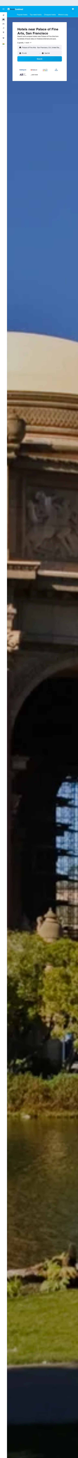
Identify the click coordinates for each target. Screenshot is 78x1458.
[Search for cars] (3, 24)
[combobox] (24, 43)
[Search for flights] (3, 15)
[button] (3, 9)
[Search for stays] (3, 19)
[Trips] (3, 38)
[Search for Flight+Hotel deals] (3, 28)
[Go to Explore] (3, 32)
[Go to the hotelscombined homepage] (15, 9)
